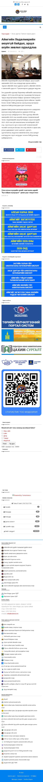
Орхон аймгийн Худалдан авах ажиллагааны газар (19, 586)
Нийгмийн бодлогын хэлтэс (12, 559)
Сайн (5, 433)
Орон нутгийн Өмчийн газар (12, 642)
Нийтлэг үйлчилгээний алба (12, 702)
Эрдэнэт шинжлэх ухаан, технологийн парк (17, 760)
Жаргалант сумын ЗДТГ (11, 596)
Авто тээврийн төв (9, 624)
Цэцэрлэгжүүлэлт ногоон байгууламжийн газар (18, 751)
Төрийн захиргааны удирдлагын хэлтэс (15, 553)
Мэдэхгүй (7, 440)
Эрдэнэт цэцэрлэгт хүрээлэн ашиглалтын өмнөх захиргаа (21, 757)
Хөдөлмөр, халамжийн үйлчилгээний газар (17, 675)
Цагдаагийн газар (9, 678)
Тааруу (6, 438)
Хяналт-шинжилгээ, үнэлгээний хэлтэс (15, 571)
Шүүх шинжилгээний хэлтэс (12, 681)
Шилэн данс (12, 776)
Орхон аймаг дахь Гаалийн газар (14, 645)
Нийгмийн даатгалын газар (12, 636)
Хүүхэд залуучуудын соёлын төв (13, 745)
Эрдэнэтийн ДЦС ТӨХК (10, 763)
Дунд (5, 436)
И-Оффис (33, 776)
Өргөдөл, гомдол (17, 779)
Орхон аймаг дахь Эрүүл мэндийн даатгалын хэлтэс (19, 716)
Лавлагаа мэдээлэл (23, 776)
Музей (6, 699)
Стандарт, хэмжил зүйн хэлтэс (13, 654)
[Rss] (27, 4)
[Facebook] (22, 4)
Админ (4, 51)
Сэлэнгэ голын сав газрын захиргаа (14, 736)
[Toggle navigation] (4, 27)
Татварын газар (8, 660)
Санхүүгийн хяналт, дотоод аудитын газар (16, 651)
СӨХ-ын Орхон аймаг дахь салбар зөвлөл (16, 739)
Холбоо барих (28, 779)
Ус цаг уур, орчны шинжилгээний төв (15, 666)
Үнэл (4, 444)
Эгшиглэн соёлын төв (10, 754)
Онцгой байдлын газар (11, 639)
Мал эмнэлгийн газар (10, 633)
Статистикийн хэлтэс (10, 657)
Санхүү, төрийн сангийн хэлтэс (13, 562)
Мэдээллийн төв (8, 577)
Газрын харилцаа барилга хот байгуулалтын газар (19, 630)
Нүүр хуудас (6, 34)
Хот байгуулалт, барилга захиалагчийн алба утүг (18, 742)
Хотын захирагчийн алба (11, 580)
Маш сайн (7, 431)
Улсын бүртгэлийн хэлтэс (11, 663)
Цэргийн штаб (8, 574)
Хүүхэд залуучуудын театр (11, 748)
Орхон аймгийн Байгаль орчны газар (15, 648)
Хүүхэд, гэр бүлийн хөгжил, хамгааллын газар (17, 672)
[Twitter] (25, 4)
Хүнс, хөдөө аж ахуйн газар (12, 669)
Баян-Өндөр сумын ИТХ (11, 583)
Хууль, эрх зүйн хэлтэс (10, 556)
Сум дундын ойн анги (10, 730)
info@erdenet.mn (12, 614)
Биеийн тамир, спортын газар (13, 627)
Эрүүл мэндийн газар (10, 689)
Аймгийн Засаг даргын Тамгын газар (15, 550)
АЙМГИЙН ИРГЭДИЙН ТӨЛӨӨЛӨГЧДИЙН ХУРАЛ (18, 547)
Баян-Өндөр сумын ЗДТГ (11, 593)
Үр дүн (11, 444)
